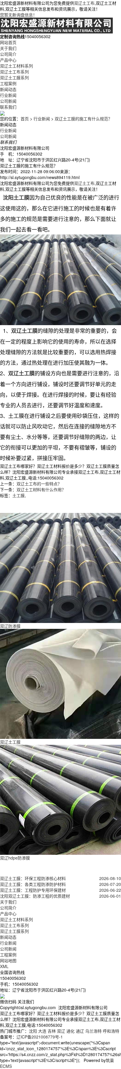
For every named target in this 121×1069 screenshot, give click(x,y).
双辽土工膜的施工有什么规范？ (83, 118)
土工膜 (18, 495)
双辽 (61, 1031)
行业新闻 (8, 95)
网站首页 (8, 42)
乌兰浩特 (93, 1031)
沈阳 (33, 1031)
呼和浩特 (111, 1031)
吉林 (52, 1031)
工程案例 (8, 83)
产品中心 (8, 60)
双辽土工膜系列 (14, 77)
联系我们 (8, 107)
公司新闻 (8, 101)
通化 (70, 1031)
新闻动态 (8, 89)
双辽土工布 (84, 3)
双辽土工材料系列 (16, 66)
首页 (25, 118)
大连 (42, 1031)
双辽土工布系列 (14, 72)
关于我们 (8, 48)
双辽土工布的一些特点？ (39, 484)
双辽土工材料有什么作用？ (41, 489)
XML (4, 966)
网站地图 (8, 960)
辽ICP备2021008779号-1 (39, 1037)
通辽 (80, 1031)
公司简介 (8, 54)
